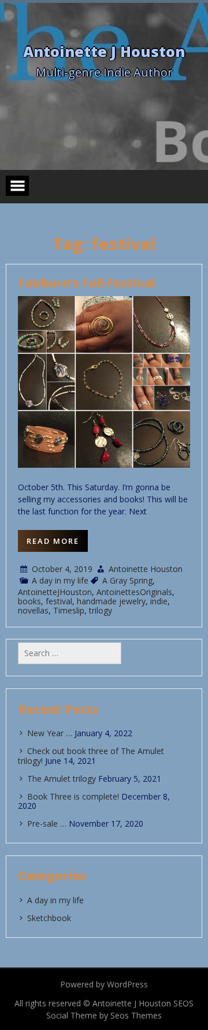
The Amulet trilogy (61, 778)
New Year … (49, 733)
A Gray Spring (127, 580)
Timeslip (68, 610)
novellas (33, 610)
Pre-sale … (46, 823)
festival (59, 601)
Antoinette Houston (146, 568)
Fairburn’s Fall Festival (86, 283)
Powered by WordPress (104, 984)
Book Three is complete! (73, 796)
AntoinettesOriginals (134, 591)
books (29, 601)
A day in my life (60, 580)
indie (159, 601)
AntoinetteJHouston (55, 591)
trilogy (100, 610)
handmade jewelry (111, 601)
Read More (53, 541)
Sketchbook (49, 917)
